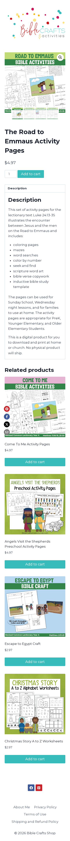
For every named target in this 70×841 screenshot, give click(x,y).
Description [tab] (17, 188)
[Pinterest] (7, 409)
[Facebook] (7, 417)
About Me (21, 807)
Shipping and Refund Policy (35, 822)
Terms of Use (35, 814)
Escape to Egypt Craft (23, 644)
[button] (60, 57)
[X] (7, 424)
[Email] (7, 432)
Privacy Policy (45, 807)
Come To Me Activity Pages (27, 444)
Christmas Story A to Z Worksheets (34, 741)
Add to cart (30, 174)
